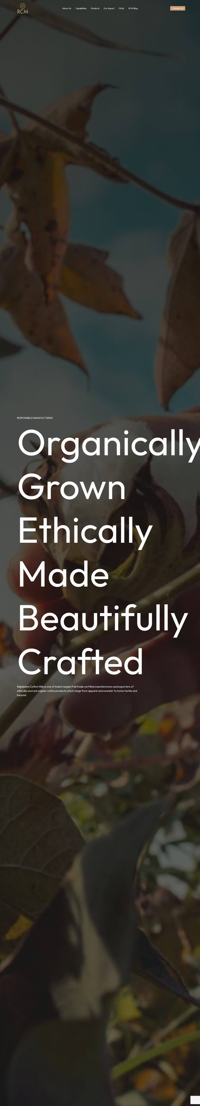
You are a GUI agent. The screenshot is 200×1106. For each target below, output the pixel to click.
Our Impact (109, 8)
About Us (66, 8)
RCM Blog (133, 8)
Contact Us (177, 8)
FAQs (121, 8)
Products (95, 8)
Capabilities (81, 8)
